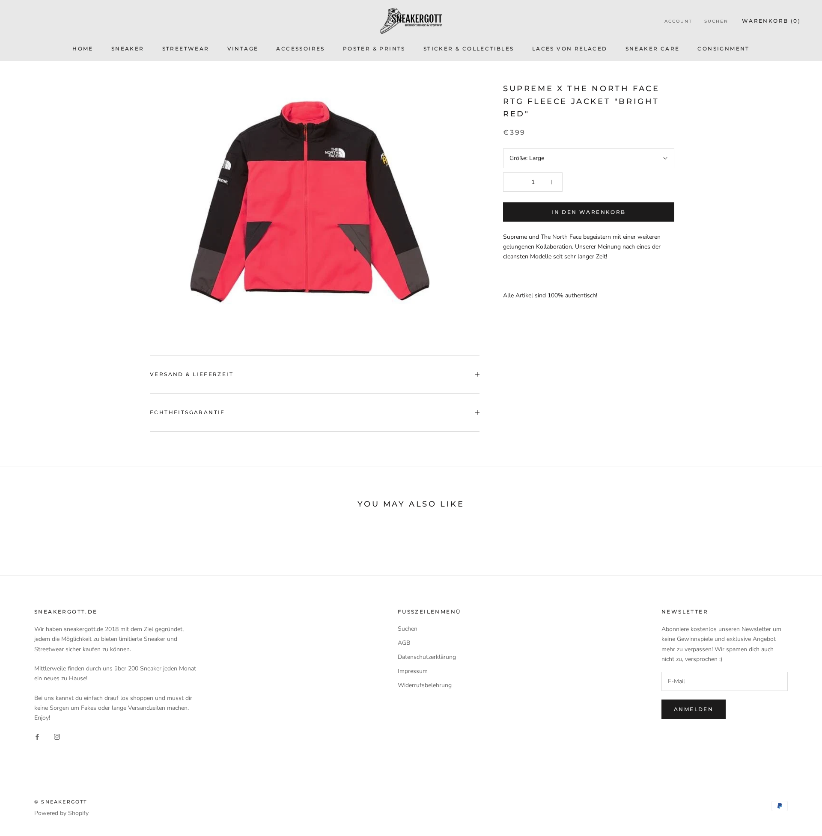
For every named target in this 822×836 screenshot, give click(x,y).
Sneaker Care (652, 48)
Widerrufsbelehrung (425, 685)
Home (82, 48)
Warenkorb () (771, 21)
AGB (404, 643)
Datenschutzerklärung (427, 657)
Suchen (716, 21)
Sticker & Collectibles (468, 48)
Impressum (413, 671)
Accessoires (300, 48)
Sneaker (127, 48)
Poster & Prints (374, 48)
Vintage (243, 48)
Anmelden (693, 709)
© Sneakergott (60, 802)
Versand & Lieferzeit (191, 374)
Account (678, 21)
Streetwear (185, 48)
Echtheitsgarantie (187, 412)
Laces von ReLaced (570, 48)
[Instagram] (57, 736)
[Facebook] (37, 736)
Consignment (723, 48)
